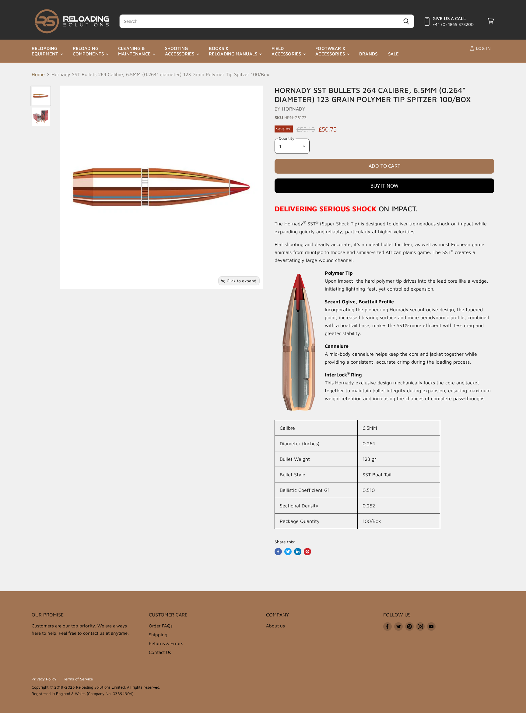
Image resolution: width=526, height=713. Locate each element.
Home (38, 74)
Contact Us (160, 652)
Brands (368, 53)
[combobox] (258, 21)
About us (275, 625)
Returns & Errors (166, 643)
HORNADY (293, 108)
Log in (483, 48)
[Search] (406, 21)
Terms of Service (78, 678)
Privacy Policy (44, 678)
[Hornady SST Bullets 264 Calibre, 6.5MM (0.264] (41, 96)
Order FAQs (161, 625)
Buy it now (384, 185)
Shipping (158, 634)
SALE (393, 53)
